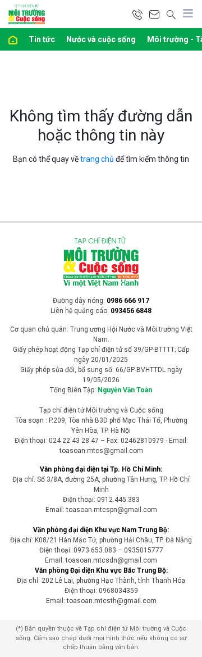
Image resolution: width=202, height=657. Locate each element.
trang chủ (97, 159)
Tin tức (42, 39)
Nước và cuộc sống (101, 39)
